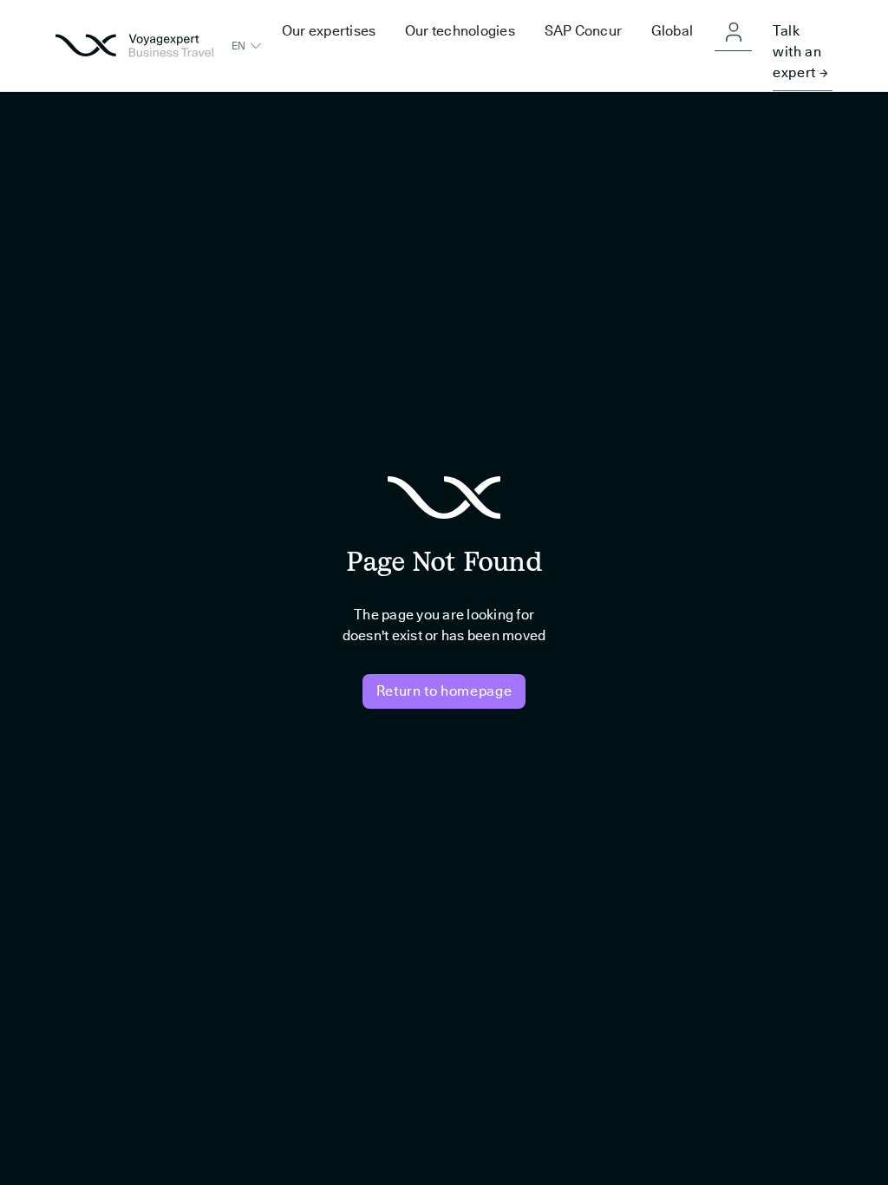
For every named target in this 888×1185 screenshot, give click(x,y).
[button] (247, 46)
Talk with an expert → (800, 52)
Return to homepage (444, 691)
